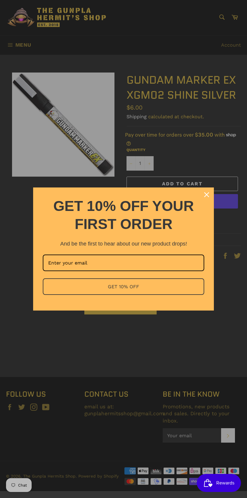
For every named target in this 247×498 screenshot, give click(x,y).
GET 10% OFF (123, 286)
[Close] (206, 194)
